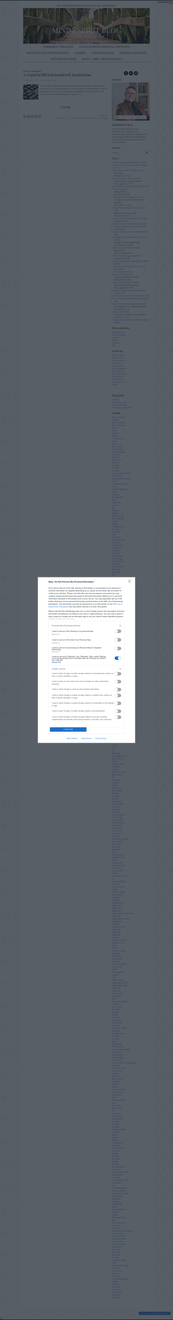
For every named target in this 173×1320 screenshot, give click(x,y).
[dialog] (86, 660)
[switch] (118, 631)
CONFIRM (68, 729)
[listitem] (86, 625)
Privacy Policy (100, 738)
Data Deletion (72, 738)
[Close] (130, 582)
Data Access (86, 738)
